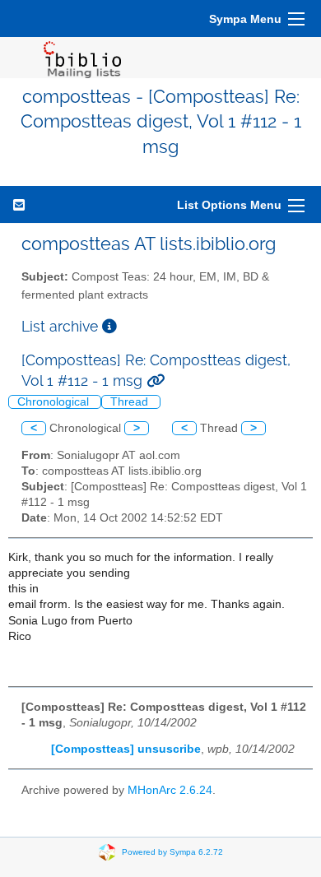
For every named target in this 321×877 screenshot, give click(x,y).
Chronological (54, 402)
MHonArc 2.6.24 (170, 790)
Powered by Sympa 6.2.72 (172, 851)
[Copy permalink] (156, 380)
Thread (130, 402)
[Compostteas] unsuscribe (126, 749)
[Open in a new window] (109, 326)
